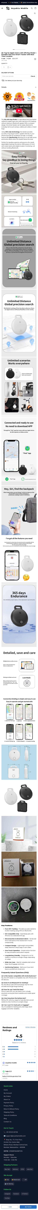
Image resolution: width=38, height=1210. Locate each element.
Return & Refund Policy (11, 1109)
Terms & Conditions (10, 1115)
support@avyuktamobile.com (16, 1136)
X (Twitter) (25, 1193)
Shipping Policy (9, 1112)
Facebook (16, 1193)
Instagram (7, 1193)
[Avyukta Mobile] (8, 8)
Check (33, 76)
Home (6, 1090)
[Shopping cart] (35, 8)
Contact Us (7, 1122)
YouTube (7, 1198)
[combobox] (6, 67)
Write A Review (30, 1027)
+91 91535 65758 (12, 1132)
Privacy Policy (8, 1106)
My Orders (7, 1096)
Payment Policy (9, 1102)
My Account (8, 1093)
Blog (5, 1118)
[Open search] (32, 8)
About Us (7, 1099)
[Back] (2, 8)
